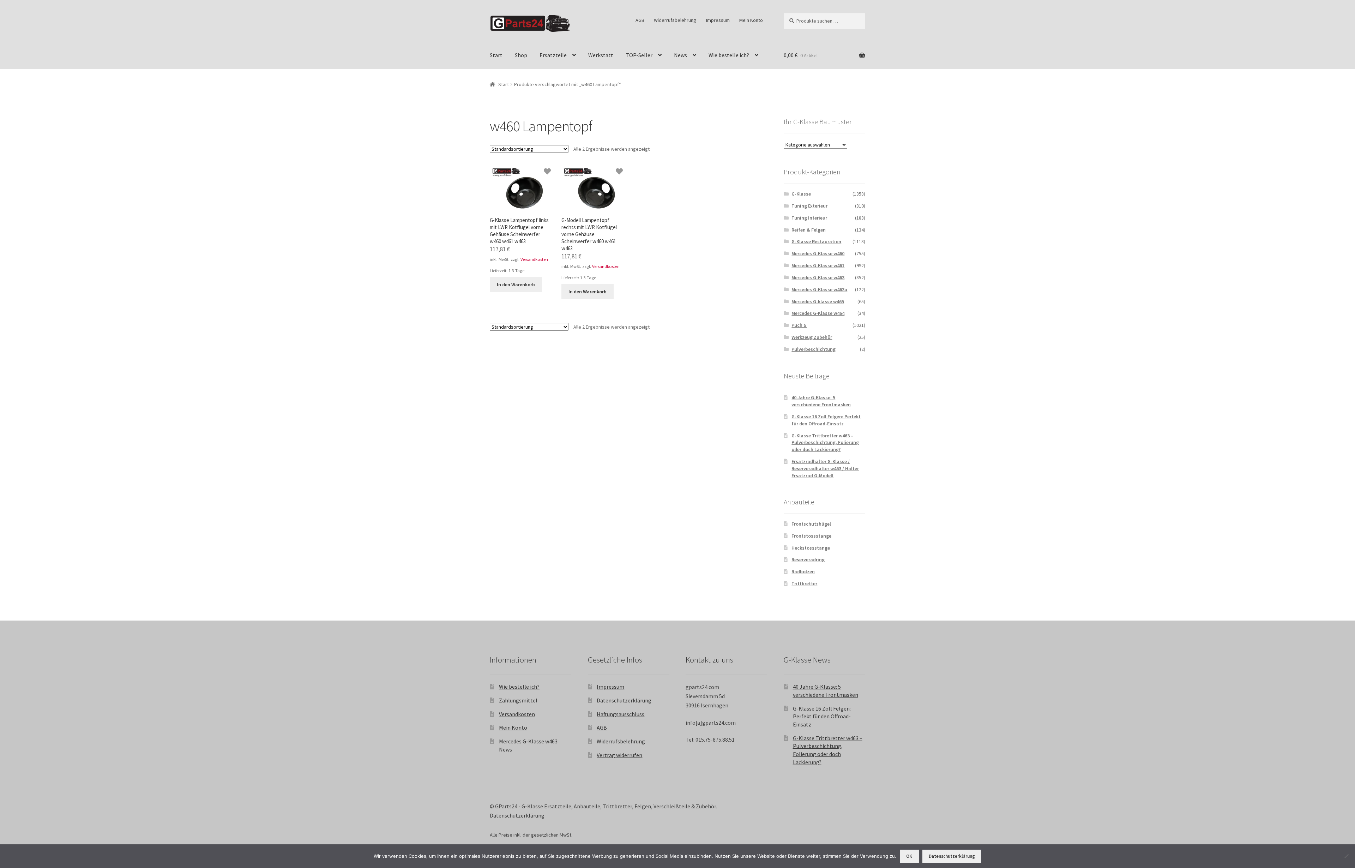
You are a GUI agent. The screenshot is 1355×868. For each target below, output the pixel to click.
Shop (521, 55)
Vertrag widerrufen (619, 755)
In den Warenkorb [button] (516, 284)
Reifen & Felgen (808, 230)
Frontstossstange (811, 536)
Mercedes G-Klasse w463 (817, 277)
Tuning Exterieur (809, 206)
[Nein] (1346, 856)
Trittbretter (804, 583)
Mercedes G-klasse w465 (817, 301)
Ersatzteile (553, 55)
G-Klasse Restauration (816, 241)
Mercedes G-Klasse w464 (817, 313)
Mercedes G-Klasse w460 (817, 253)
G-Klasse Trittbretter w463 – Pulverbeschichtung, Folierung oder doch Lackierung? (825, 442)
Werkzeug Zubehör (811, 337)
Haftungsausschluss (620, 714)
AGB (640, 20)
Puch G (799, 325)
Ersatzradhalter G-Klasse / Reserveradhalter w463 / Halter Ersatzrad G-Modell (825, 468)
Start (496, 55)
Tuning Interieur (809, 218)
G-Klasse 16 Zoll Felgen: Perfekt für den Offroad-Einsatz (826, 420)
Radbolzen (803, 571)
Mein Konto (751, 20)
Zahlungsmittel (518, 700)
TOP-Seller (639, 55)
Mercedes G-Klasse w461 (817, 265)
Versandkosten (534, 259)
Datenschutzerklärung (624, 700)
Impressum (718, 20)
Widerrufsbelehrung (675, 20)
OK (909, 856)
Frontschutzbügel (811, 524)
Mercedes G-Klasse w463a (819, 289)
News (680, 55)
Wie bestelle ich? (729, 55)
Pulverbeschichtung (813, 349)
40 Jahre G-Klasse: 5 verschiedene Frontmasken (821, 401)
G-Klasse (801, 194)
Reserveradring (808, 559)
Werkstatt (600, 55)
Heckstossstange (810, 548)
